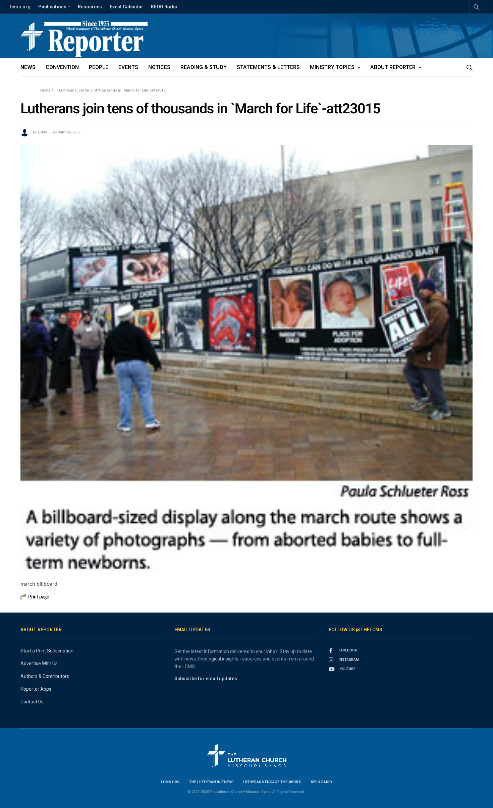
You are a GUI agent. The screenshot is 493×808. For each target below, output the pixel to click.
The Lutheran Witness (211, 782)
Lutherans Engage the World (272, 782)
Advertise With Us (39, 663)
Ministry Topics (332, 67)
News (28, 67)
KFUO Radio (164, 6)
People (98, 67)
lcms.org (20, 6)
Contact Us (32, 701)
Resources (90, 6)
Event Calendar (126, 6)
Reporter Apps (35, 689)
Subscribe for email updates (205, 678)
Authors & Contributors (44, 676)
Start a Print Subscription (46, 650)
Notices (159, 67)
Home (45, 90)
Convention (62, 67)
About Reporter (393, 67)
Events (128, 67)
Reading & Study (203, 67)
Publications (52, 6)
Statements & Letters (268, 67)
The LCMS (39, 132)
